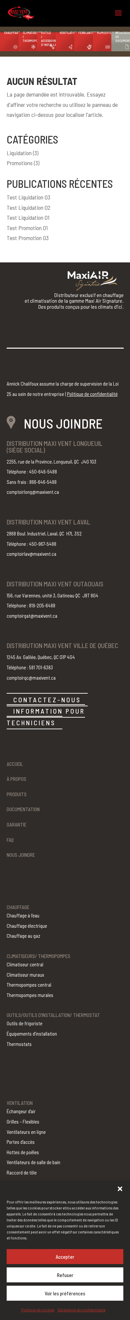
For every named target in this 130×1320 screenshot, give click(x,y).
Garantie (16, 824)
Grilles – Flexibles (23, 1122)
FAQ (10, 840)
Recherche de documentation (122, 37)
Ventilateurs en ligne (26, 1132)
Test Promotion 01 (27, 227)
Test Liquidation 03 (28, 197)
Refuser (65, 1275)
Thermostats (19, 1044)
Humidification (104, 33)
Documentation (23, 809)
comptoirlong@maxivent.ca (33, 492)
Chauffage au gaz (23, 936)
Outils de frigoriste (24, 1023)
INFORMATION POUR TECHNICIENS (46, 717)
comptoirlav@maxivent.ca (31, 554)
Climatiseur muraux (25, 975)
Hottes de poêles (23, 1152)
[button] (120, 1188)
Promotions (20, 162)
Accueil (15, 764)
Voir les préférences (65, 1293)
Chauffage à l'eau (23, 915)
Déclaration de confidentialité (82, 1309)
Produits (17, 794)
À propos (16, 779)
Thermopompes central (29, 985)
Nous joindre (21, 855)
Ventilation (67, 33)
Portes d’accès (21, 1142)
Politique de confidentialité (92, 394)
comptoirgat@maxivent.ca (32, 616)
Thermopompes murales (30, 995)
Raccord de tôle (22, 1172)
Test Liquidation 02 (29, 207)
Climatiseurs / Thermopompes (30, 37)
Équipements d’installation (32, 1034)
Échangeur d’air (21, 1111)
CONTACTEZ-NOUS (47, 700)
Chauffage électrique (27, 926)
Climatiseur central (25, 964)
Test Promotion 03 (28, 237)
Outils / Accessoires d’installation (48, 39)
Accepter (65, 1257)
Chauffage (11, 33)
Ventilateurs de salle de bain (33, 1162)
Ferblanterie (85, 33)
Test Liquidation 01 (28, 217)
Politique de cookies (37, 1309)
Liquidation (19, 153)
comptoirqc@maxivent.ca (31, 678)
